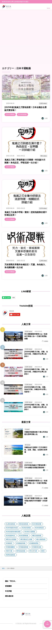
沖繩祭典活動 (37, 547)
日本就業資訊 (40, 527)
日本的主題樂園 (30, 531)
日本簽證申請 (11, 535)
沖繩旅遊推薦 (24, 547)
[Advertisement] (26, 39)
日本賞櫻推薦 (24, 535)
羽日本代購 (33, 551)
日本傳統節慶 (37, 524)
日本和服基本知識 (12, 527)
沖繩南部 (9, 543)
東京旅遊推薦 (37, 535)
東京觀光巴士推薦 (26, 539)
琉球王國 (9, 551)
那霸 (43, 551)
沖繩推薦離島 (11, 547)
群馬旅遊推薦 (21, 551)
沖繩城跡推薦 (21, 543)
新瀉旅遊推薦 (24, 524)
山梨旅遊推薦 (11, 524)
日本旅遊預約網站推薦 (13, 531)
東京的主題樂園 (11, 539)
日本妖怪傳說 (26, 527)
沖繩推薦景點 (34, 543)
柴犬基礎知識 (41, 539)
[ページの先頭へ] (47, 624)
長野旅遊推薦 (11, 555)
